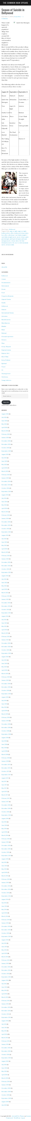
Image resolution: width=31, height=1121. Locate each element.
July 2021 (4, 619)
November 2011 (6, 1010)
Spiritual (4, 363)
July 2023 (4, 538)
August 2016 (5, 818)
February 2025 (6, 474)
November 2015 (6, 849)
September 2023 (6, 532)
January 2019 (5, 720)
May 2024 (4, 505)
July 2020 (4, 660)
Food (3, 292)
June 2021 (4, 623)
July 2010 (4, 1064)
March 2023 (5, 552)
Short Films (5, 356)
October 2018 (5, 731)
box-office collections (8, 235)
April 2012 (4, 994)
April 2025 (4, 468)
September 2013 (6, 936)
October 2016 (5, 812)
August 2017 (5, 778)
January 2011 (5, 1044)
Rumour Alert (5, 353)
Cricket (4, 279)
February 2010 (6, 1081)
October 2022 (5, 569)
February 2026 (6, 434)
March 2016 (5, 835)
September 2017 (6, 774)
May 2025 (4, 464)
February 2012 (6, 1000)
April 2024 (4, 508)
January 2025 (5, 478)
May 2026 (4, 424)
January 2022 (5, 599)
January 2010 (5, 1085)
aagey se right (22, 231)
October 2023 (5, 528)
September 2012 (6, 977)
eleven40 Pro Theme (18, 1116)
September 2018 (6, 734)
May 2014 (4, 909)
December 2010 (6, 1047)
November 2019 (6, 687)
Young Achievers (6, 380)
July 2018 (4, 741)
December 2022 (6, 562)
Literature (5, 316)
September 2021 (6, 613)
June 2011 (4, 1027)
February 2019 (6, 717)
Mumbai (4, 326)
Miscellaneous (6, 323)
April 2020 (4, 670)
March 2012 (5, 997)
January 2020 (5, 680)
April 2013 (4, 953)
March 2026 (5, 431)
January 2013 (5, 963)
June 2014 (4, 906)
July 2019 (4, 700)
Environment (5, 286)
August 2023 (5, 535)
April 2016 (4, 832)
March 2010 (5, 1078)
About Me (4, 267)
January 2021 (5, 640)
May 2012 (4, 990)
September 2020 (6, 653)
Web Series (5, 377)
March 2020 (5, 673)
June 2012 (4, 987)
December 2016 (6, 805)
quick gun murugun (15, 239)
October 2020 (5, 650)
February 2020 (6, 677)
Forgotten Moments (7, 296)
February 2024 (6, 515)
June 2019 (4, 704)
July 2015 (4, 862)
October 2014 (5, 892)
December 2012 (6, 967)
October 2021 (5, 609)
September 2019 (6, 693)
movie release (21, 237)
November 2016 (6, 808)
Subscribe (6, 402)
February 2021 (6, 636)
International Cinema (8, 313)
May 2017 (4, 788)
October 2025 (5, 447)
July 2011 (4, 1024)
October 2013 (5, 933)
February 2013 (6, 960)
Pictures (4, 340)
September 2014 (6, 896)
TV (2, 370)
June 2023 (4, 542)
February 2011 (6, 1041)
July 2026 (4, 417)
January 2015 (5, 882)
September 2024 (6, 491)
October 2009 (6, 1095)
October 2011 (5, 1014)
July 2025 (4, 458)
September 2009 (6, 1098)
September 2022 (6, 572)
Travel (3, 367)
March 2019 (5, 714)
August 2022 (5, 576)
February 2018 (6, 758)
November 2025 (6, 444)
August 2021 (5, 616)
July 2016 (4, 822)
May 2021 (4, 626)
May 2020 (4, 667)
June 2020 (4, 663)
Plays (3, 343)
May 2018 (4, 747)
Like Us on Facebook (7, 254)
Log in (23, 1118)
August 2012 (5, 980)
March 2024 (5, 511)
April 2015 (4, 872)
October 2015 (5, 852)
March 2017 (5, 795)
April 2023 (4, 549)
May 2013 (4, 950)
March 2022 (5, 592)
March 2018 (5, 754)
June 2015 (4, 865)
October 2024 (5, 488)
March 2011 (5, 1037)
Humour (4, 309)
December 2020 (6, 643)
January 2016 (5, 842)
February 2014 (6, 919)
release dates (15, 241)
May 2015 (4, 869)
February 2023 (6, 555)
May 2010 (4, 1071)
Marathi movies (6, 319)
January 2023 (5, 559)
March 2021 (5, 633)
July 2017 (4, 781)
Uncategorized (6, 373)
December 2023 (6, 522)
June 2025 (4, 461)
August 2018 (5, 737)
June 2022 (4, 582)
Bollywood (12, 229)
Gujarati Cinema (6, 299)
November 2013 (6, 930)
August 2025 (5, 454)
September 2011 (6, 1017)
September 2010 (6, 1058)
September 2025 (6, 451)
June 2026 (4, 420)
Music (3, 329)
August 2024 (5, 495)
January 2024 (5, 518)
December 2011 (6, 1007)
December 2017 (6, 764)
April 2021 (4, 629)
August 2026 (5, 414)
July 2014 (4, 903)
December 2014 (6, 886)
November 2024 (6, 485)
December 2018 (6, 724)
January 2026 (5, 437)
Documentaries (6, 282)
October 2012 (5, 973)
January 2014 (5, 923)
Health (3, 303)
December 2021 (6, 602)
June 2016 (4, 825)
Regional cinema (6, 350)
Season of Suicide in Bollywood (13, 11)
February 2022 (6, 596)
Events (3, 289)
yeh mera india (10, 245)
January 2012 (5, 1004)
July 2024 (4, 498)
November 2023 (6, 525)
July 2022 (4, 579)
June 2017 (4, 785)
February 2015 (6, 879)
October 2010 (5, 1054)
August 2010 (5, 1061)
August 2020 (5, 656)
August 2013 (5, 940)
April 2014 (4, 913)
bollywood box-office (8, 233)
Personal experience (7, 336)
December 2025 (6, 441)
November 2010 (6, 1051)
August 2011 (5, 1021)
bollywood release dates (21, 233)
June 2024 (4, 501)
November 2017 (6, 768)
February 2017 (6, 798)
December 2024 (6, 481)
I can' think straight (20, 235)
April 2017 (4, 791)
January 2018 (5, 761)
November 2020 (6, 646)
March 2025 (5, 471)
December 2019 (6, 683)
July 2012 (4, 983)
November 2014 (6, 889)
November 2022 (6, 565)
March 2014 (5, 916)
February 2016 (6, 839)
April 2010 (4, 1074)
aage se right (13, 231)
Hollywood (5, 306)
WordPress (17, 1118)
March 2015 (5, 876)
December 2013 (6, 926)
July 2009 (4, 1105)
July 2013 (4, 943)
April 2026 (4, 427)
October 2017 (5, 771)
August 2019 (5, 697)
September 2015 (6, 855)
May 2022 (4, 586)
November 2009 (6, 1091)
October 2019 (5, 690)
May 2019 (4, 707)
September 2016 (6, 815)
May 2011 (4, 1031)
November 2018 (6, 727)
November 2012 (6, 970)
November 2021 (6, 606)
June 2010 (4, 1068)
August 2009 (5, 1101)
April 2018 (4, 751)
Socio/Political (6, 360)
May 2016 (4, 828)
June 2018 (4, 744)
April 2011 (4, 1034)
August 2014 (5, 899)
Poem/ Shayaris (6, 346)
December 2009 (6, 1088)
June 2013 (4, 946)
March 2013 (5, 956)
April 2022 (4, 589)
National (4, 333)
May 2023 (4, 545)
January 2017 (5, 801)
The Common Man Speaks (15, 2)
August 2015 (5, 859)
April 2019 (4, 710)
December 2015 (6, 845)
